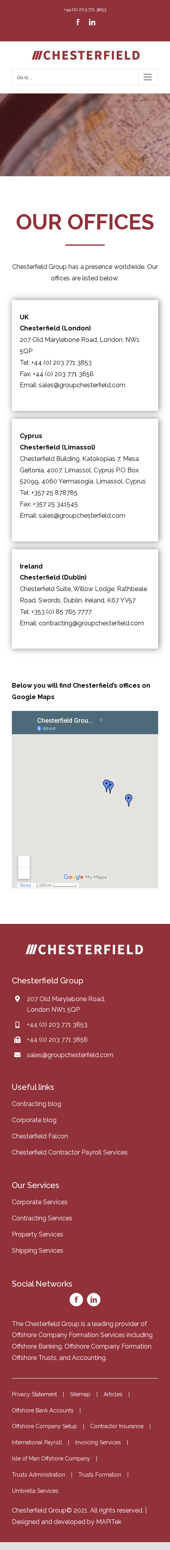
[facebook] (76, 1299)
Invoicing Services (98, 1442)
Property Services (37, 1234)
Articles (113, 1394)
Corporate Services (40, 1202)
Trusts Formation (99, 1475)
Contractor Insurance (117, 1426)
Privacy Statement (34, 1394)
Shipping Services (37, 1250)
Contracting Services (42, 1218)
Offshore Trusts (34, 1358)
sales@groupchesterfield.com (70, 1055)
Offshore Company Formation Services (68, 1335)
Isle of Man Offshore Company (51, 1458)
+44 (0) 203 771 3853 (57, 1024)
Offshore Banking (37, 1346)
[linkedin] (93, 1299)
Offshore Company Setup (44, 1426)
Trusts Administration (38, 1475)
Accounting (89, 1358)
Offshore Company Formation (107, 1346)
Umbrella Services (35, 1491)
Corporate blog (34, 1120)
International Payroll (37, 1442)
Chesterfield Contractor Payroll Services (70, 1152)
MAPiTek (108, 1522)
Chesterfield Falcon (40, 1136)
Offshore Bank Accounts (43, 1410)
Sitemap (80, 1394)
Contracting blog (36, 1104)
